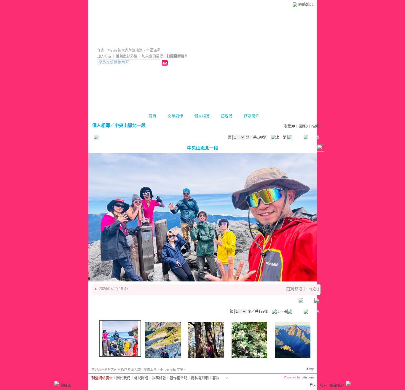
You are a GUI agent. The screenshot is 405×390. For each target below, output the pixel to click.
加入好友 (104, 56)
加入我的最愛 (152, 56)
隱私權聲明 (200, 378)
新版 (175, 42)
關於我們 (123, 378)
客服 (215, 378)
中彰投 (312, 288)
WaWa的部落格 (125, 42)
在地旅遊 (294, 288)
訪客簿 (226, 116)
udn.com (308, 377)
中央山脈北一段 (130, 125)
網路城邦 (306, 4)
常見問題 (141, 378)
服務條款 (159, 378)
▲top (310, 368)
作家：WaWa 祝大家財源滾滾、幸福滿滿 (128, 50)
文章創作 (175, 116)
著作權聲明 (178, 378)
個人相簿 (202, 116)
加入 (323, 385)
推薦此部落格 (126, 56)
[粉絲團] (56, 383)
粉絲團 (65, 385)
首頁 (152, 116)
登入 (313, 385)
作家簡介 (251, 116)
